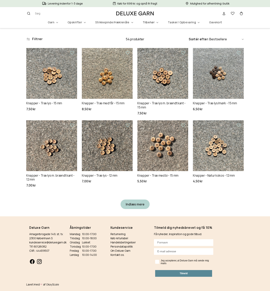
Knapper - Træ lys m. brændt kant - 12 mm (50, 177)
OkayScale (52, 284)
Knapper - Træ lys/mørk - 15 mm (215, 103)
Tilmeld (184, 273)
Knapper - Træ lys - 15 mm (44, 103)
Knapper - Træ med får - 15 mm (103, 103)
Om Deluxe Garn (120, 250)
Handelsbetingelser (123, 242)
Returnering (118, 234)
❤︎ (41, 284)
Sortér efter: (199, 39)
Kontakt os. (117, 255)
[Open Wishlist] (232, 13)
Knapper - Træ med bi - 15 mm (157, 175)
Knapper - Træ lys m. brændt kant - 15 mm (161, 105)
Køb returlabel (119, 238)
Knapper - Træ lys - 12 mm (99, 175)
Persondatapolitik (121, 246)
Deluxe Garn (39, 228)
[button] (34, 13)
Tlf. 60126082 (37, 246)
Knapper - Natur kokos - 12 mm (214, 175)
